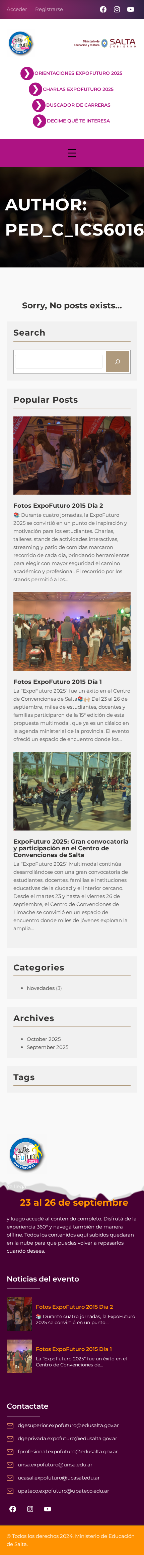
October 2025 (44, 1039)
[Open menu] (72, 153)
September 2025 (47, 1047)
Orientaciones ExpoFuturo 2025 (78, 73)
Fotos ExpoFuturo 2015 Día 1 (57, 682)
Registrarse (49, 9)
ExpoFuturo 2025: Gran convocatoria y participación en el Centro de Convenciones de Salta (71, 848)
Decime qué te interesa (78, 121)
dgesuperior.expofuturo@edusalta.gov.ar (68, 1425)
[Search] (117, 361)
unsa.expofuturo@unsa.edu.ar (55, 1464)
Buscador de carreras (78, 105)
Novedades (41, 988)
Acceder (17, 9)
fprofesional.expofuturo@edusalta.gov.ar (68, 1451)
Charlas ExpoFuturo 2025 (78, 89)
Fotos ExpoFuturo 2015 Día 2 (58, 506)
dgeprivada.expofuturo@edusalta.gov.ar (67, 1438)
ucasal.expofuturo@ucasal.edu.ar (59, 1477)
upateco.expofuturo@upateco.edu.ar (63, 1491)
